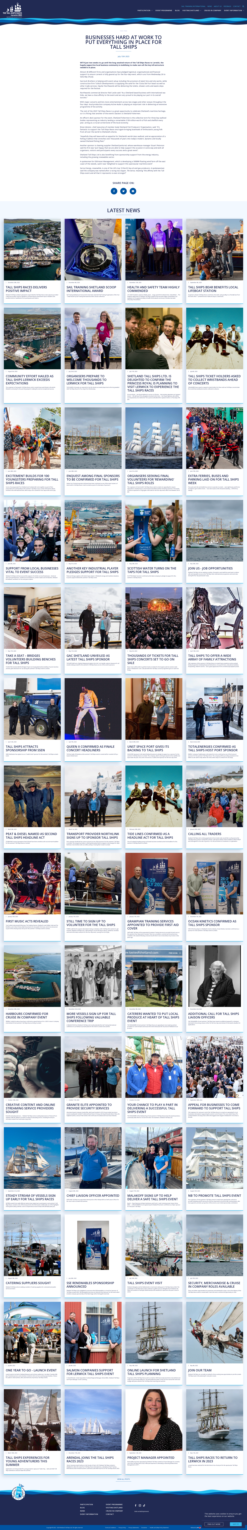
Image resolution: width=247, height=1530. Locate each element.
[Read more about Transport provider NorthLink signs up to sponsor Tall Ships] (93, 807)
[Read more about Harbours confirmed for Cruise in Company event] (32, 988)
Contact (237, 6)
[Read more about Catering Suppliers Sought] (32, 1256)
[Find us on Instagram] (140, 1505)
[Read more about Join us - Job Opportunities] (214, 541)
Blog (177, 10)
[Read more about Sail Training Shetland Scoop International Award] (93, 261)
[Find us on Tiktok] (144, 1505)
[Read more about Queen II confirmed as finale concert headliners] (93, 720)
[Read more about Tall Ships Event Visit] (153, 1256)
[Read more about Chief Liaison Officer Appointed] (93, 1169)
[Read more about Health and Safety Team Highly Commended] (153, 261)
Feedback (227, 6)
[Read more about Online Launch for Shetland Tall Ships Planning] (153, 1343)
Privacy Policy (122, 1527)
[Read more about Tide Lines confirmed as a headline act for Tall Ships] (153, 807)
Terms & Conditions (110, 1527)
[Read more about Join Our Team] (214, 1343)
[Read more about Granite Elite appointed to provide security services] (93, 1079)
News (209, 6)
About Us (218, 6)
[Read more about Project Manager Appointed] (153, 1432)
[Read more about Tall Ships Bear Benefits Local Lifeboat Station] (214, 261)
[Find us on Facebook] (135, 1505)
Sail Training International (193, 6)
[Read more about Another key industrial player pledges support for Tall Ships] (93, 541)
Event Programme (163, 10)
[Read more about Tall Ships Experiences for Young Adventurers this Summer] (32, 1432)
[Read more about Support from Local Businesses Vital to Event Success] (32, 541)
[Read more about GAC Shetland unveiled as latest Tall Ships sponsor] (93, 630)
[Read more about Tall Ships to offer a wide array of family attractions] (214, 630)
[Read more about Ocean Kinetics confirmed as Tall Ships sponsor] (214, 897)
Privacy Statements (134, 1527)
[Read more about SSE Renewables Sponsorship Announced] (93, 1256)
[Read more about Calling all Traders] (214, 807)
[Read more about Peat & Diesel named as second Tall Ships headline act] (32, 807)
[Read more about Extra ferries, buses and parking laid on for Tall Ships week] (214, 451)
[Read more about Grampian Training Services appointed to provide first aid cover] (153, 897)
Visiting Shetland (190, 10)
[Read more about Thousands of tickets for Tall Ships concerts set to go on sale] (153, 630)
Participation (143, 10)
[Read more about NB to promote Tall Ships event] (214, 1169)
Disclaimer (144, 1527)
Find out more (214, 1524)
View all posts (123, 1479)
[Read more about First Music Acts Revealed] (32, 897)
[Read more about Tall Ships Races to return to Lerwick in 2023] (214, 1432)
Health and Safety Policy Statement (159, 1527)
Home (121, 31)
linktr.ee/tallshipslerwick (141, 1511)
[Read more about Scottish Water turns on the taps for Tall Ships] (153, 541)
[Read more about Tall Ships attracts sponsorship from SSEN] (32, 720)
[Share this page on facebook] (114, 191)
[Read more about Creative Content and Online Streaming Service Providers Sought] (32, 1079)
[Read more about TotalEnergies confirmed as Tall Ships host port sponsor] (214, 720)
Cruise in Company (212, 10)
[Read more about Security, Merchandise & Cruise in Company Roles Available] (214, 1256)
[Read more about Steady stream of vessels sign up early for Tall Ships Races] (32, 1169)
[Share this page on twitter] (123, 191)
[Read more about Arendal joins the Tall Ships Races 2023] (93, 1432)
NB (198, 1527)
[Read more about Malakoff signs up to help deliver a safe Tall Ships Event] (153, 1169)
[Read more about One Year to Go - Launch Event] (32, 1343)
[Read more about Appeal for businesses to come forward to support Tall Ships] (214, 1079)
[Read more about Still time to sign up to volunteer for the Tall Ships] (93, 897)
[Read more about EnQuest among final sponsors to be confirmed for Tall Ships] (93, 451)
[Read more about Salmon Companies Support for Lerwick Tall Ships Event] (93, 1343)
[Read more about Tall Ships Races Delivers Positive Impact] (32, 261)
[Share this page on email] (133, 191)
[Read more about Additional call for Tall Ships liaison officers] (214, 988)
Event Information (233, 10)
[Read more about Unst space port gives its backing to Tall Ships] (153, 720)
